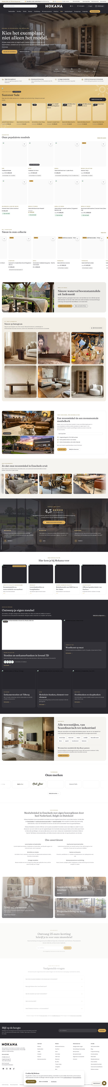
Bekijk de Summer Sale (98, 99)
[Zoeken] (36, 6)
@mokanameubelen (97, 328)
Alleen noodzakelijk (43, 1081)
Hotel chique (62, 737)
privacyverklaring (77, 1077)
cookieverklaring (67, 1077)
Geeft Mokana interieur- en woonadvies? (54, 1009)
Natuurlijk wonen (95, 737)
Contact (75, 1059)
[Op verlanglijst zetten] (24, 144)
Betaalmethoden (77, 1054)
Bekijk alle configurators (99, 615)
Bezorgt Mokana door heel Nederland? (54, 986)
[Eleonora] (56, 784)
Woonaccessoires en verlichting (75, 860)
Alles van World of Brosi (80, 306)
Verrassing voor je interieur (1, 543)
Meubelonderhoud (95, 1059)
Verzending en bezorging (79, 1049)
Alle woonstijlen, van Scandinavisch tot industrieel (77, 726)
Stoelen (19, 11)
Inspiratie (85, 11)
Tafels (24, 11)
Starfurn (57, 1049)
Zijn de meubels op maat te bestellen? (54, 994)
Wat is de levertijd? (54, 1001)
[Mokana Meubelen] (54, 6)
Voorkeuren (53, 1081)
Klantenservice (95, 1)
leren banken (30, 821)
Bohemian (84, 741)
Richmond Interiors (59, 1046)
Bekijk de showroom (74, 449)
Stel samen (7, 665)
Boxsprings (77, 11)
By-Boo (57, 1061)
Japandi (67, 741)
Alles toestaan (31, 1081)
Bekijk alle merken (54, 793)
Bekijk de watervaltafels (65, 306)
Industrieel (70, 737)
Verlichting (37, 11)
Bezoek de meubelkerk (9, 51)
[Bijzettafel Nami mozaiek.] (20, 348)
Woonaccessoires (47, 11)
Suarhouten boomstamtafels (75, 844)
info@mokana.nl (56, 1015)
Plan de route (62, 449)
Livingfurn (57, 1066)
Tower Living (58, 1064)
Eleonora (57, 1059)
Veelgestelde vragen (78, 1046)
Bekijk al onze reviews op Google (54, 522)
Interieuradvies (94, 1054)
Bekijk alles (103, 232)
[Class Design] (20, 784)
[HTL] (38, 784)
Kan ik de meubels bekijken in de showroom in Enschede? (54, 979)
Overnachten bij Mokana (96, 1066)
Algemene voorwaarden (78, 1056)
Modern (78, 737)
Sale (61, 11)
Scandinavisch (75, 741)
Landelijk (85, 737)
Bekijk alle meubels (101, 138)
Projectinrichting (95, 1051)
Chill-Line (57, 1056)
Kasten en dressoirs (75, 852)
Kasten (30, 11)
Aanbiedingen (68, 11)
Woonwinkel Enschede (96, 1064)
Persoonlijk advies (95, 11)
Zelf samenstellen (95, 1046)
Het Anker (57, 1054)
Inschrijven (67, 948)
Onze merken (94, 1061)
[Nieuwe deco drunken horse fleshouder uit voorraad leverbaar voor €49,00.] (87, 348)
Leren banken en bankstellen (33, 844)
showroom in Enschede (75, 1015)
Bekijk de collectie (24, 51)
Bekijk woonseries (63, 755)
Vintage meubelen (33, 860)
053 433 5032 (43, 1015)
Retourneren (76, 1051)
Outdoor (56, 11)
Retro (60, 741)
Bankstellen (11, 11)
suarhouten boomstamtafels (43, 821)
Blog (92, 1049)
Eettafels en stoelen (33, 852)
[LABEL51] (91, 784)
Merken (39, 1046)
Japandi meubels (57, 821)
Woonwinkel (103, 1)
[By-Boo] (74, 784)
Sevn (56, 1051)
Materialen (93, 1056)
